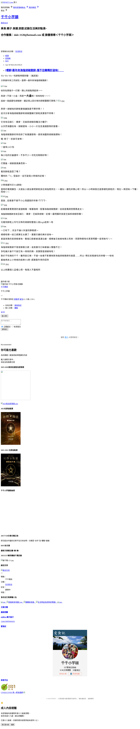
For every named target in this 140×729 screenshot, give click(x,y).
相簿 (7, 56)
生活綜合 (18, 51)
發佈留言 (4, 329)
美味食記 (17, 305)
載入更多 (4, 316)
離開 (12, 725)
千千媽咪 (4, 287)
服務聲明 (91, 698)
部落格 (7, 58)
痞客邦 (16, 299)
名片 (7, 61)
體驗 (16, 308)
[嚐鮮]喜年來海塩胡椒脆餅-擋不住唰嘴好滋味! (34, 70)
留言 (21, 299)
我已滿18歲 (5, 725)
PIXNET (53, 698)
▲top (3, 312)
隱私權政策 (82, 698)
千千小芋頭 (9, 17)
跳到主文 (4, 23)
